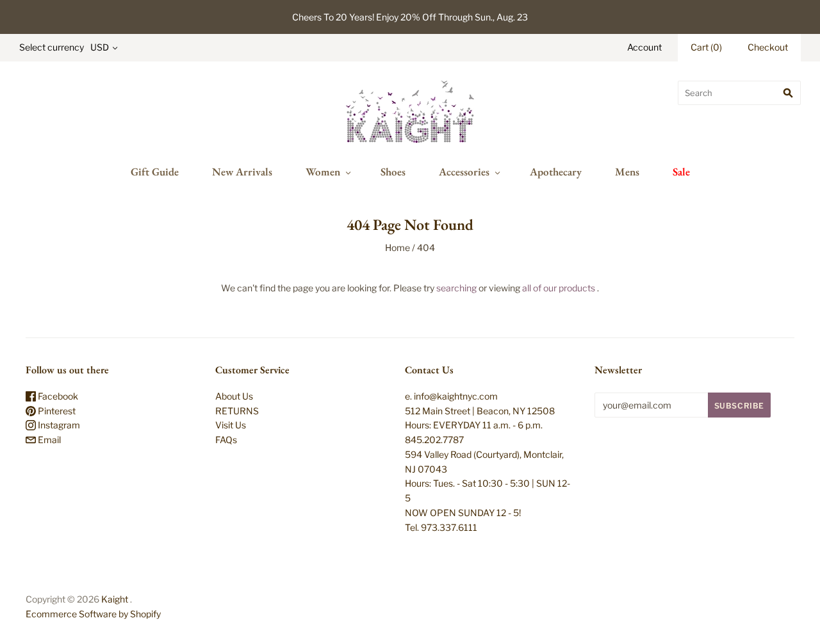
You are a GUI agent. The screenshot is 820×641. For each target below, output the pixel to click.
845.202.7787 (434, 439)
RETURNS (237, 410)
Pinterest (56, 410)
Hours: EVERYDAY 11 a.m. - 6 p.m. (474, 424)
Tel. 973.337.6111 (441, 527)
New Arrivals (242, 172)
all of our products (558, 287)
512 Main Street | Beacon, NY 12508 (480, 410)
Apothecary (556, 172)
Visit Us (230, 424)
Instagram (58, 424)
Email (48, 439)
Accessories (464, 172)
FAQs (226, 439)
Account (644, 47)
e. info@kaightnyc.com (451, 396)
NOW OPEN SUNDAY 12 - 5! (463, 512)
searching (456, 287)
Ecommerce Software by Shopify (93, 613)
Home (397, 247)
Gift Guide (155, 172)
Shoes (393, 172)
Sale (681, 172)
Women (323, 172)
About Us (234, 396)
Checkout (768, 47)
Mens (627, 172)
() (706, 47)
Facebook (57, 396)
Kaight (114, 599)
